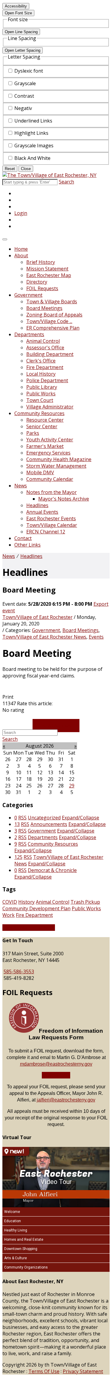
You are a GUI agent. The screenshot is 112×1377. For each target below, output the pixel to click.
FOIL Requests (42, 288)
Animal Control (43, 341)
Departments (29, 334)
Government (28, 295)
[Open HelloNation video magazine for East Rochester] (15, 1151)
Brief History (40, 262)
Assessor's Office (45, 347)
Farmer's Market (45, 446)
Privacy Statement (83, 1371)
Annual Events (42, 512)
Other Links (27, 544)
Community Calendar (49, 479)
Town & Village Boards (51, 301)
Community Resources (39, 413)
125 (18, 857)
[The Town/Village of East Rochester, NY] (49, 175)
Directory (36, 282)
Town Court (39, 400)
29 (71, 785)
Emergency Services (48, 452)
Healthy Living (15, 1230)
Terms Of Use (43, 1371)
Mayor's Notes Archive (63, 498)
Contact (23, 538)
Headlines (37, 505)
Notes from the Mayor (51, 492)
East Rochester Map (48, 275)
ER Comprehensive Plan (52, 328)
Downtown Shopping (20, 1249)
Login (20, 213)
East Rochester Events (51, 518)
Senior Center (41, 426)
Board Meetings (44, 308)
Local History (41, 374)
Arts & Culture (15, 1258)
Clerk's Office (41, 360)
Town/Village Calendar (51, 525)
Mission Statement (47, 268)
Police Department (47, 380)
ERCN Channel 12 (45, 531)
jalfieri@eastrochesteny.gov (66, 1099)
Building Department (49, 354)
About (21, 255)
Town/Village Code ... (49, 321)
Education (12, 1221)
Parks (32, 433)
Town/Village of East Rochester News (44, 637)
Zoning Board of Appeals (54, 314)
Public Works (41, 393)
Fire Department (44, 367)
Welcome (12, 1212)
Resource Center (45, 420)
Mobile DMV (40, 472)
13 (17, 824)
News (20, 485)
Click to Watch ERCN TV (28, 927)
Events (96, 637)
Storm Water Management (56, 466)
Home (21, 249)
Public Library (41, 387)
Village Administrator (49, 406)
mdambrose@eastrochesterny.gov (56, 1064)
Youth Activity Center (49, 439)
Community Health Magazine (58, 459)
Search (66, 181)
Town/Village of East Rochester (37, 617)
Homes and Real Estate (23, 1239)
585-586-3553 (19, 971)
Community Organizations (26, 1267)
